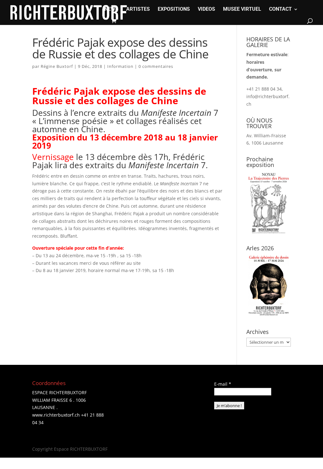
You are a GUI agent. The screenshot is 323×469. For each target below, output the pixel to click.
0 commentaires (155, 66)
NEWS (111, 9)
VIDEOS (206, 9)
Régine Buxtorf (57, 66)
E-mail (222, 384)
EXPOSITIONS (174, 9)
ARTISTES (138, 9)
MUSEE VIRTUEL (242, 9)
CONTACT (280, 9)
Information (120, 66)
